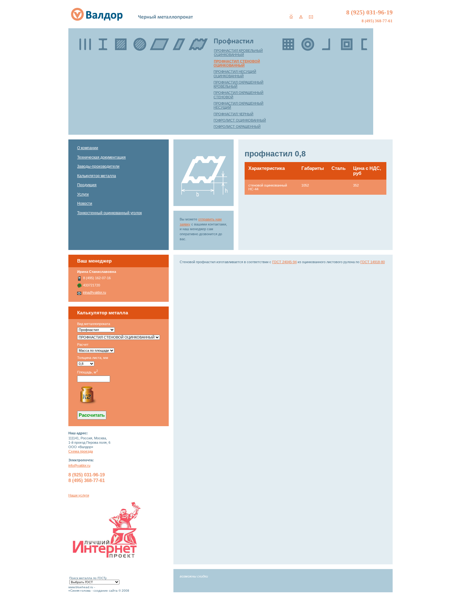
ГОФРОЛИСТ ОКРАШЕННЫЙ (237, 126)
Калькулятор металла (96, 176)
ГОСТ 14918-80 (372, 262)
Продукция (87, 185)
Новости (84, 203)
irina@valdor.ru (94, 292)
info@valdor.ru (79, 465)
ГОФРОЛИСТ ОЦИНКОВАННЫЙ (240, 120)
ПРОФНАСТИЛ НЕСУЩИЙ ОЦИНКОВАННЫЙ (235, 74)
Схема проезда (80, 451)
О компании (87, 148)
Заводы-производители (98, 166)
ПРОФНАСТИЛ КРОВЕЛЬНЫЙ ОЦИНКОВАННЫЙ (238, 53)
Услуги (83, 194)
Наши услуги (78, 495)
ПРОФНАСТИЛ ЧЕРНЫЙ (233, 114)
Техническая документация (101, 157)
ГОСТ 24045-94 (284, 262)
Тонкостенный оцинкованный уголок (109, 213)
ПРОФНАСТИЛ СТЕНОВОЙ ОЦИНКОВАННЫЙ (237, 63)
